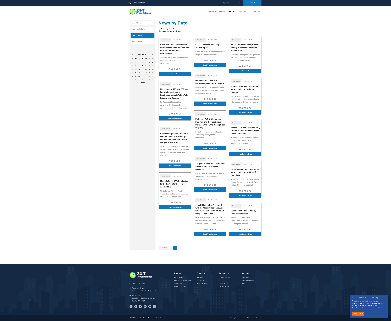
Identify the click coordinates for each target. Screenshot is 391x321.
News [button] (230, 11)
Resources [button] (242, 11)
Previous (163, 247)
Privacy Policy (234, 317)
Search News (137, 41)
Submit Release (252, 3)
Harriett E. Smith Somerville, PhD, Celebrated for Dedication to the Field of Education (245, 131)
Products (178, 273)
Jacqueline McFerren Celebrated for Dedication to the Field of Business (210, 166)
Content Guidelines (248, 280)
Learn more (377, 305)
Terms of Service (248, 317)
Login (238, 3)
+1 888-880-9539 (138, 3)
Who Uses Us (201, 280)
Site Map (258, 317)
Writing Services (179, 283)
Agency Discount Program (183, 280)
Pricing (222, 11)
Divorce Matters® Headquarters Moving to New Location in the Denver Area (245, 48)
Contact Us (255, 11)
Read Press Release (175, 74)
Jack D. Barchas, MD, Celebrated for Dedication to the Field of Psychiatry (245, 172)
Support (245, 273)
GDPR (380, 308)
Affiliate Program (180, 286)
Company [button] (211, 11)
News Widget (223, 283)
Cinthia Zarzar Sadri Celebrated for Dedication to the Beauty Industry (244, 89)
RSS (220, 280)
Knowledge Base (224, 277)
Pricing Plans (178, 277)
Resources (224, 273)
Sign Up (226, 3)
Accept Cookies (358, 313)
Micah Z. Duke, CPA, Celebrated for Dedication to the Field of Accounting (174, 184)
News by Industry (139, 29)
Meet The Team (202, 283)
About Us (200, 277)
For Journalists (224, 286)
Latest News (137, 23)
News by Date (137, 35)
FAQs (243, 283)
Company (201, 273)
